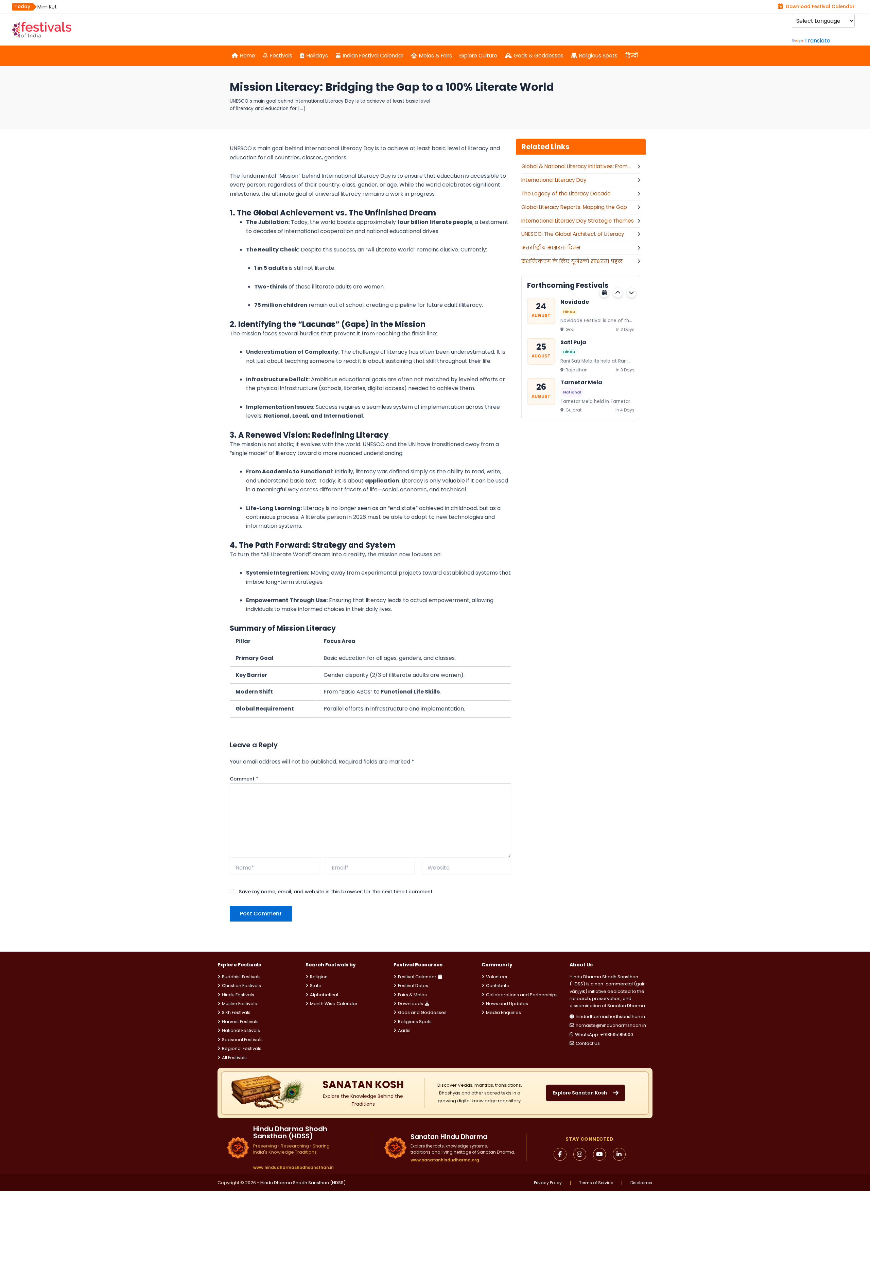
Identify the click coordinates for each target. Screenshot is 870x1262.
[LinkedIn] (619, 1154)
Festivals (281, 55)
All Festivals (234, 1057)
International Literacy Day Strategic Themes (577, 220)
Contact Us (588, 1043)
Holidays (317, 55)
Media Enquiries (503, 1012)
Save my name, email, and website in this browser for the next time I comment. (336, 891)
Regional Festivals (241, 1048)
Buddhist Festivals (241, 977)
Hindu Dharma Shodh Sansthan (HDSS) (303, 1182)
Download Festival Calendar (820, 6)
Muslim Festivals (239, 1003)
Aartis (404, 1030)
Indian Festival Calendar (373, 55)
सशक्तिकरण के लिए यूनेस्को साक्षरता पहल (572, 261)
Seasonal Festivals (242, 1039)
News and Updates (507, 1003)
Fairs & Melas (412, 995)
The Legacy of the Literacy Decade (566, 193)
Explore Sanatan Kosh (580, 1092)
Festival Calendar (417, 977)
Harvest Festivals (240, 1021)
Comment (244, 778)
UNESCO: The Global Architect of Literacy (572, 234)
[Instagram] (579, 1154)
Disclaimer (641, 1183)
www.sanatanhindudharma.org (445, 1160)
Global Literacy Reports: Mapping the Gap (574, 207)
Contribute (497, 985)
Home (247, 55)
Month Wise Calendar (334, 1003)
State (315, 985)
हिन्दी (631, 55)
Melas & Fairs (435, 55)
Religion (319, 977)
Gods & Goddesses (538, 55)
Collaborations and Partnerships (522, 995)
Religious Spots (598, 55)
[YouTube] (599, 1154)
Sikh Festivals (236, 1012)
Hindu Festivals (238, 995)
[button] (618, 292)
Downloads (410, 1003)
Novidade (574, 302)
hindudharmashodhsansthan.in (610, 1016)
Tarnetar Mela (581, 382)
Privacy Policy (548, 1183)
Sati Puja (573, 342)
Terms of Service (596, 1183)
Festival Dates (413, 985)
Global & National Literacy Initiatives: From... (576, 166)
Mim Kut (47, 6)
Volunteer (497, 977)
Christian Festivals (241, 985)
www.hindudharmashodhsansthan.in (293, 1167)
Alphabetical (324, 995)
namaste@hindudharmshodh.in (611, 1025)
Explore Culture (478, 55)
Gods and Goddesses (422, 1012)
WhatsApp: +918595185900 (604, 1034)
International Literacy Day (554, 179)
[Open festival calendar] (604, 292)
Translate (817, 41)
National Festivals (241, 1030)
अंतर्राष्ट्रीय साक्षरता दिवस (550, 247)
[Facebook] (560, 1154)
